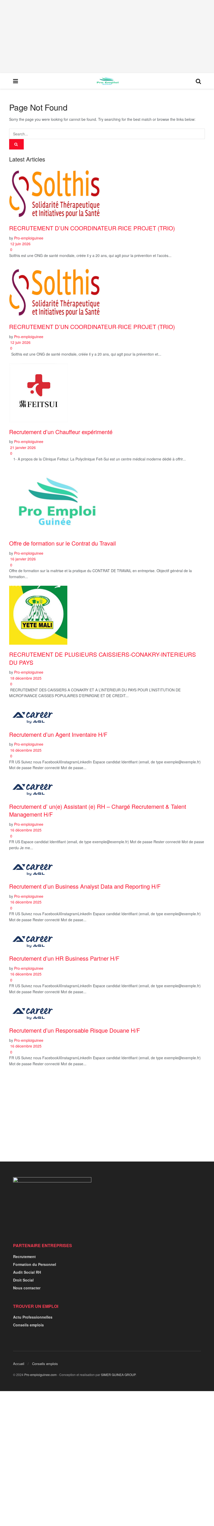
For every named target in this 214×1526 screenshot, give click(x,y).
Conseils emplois (28, 1324)
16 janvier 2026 (22, 558)
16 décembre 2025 (25, 750)
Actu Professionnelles (32, 1317)
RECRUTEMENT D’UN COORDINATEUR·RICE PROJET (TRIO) (92, 228)
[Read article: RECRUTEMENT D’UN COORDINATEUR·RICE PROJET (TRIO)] (107, 192)
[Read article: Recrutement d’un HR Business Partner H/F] (107, 939)
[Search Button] (198, 81)
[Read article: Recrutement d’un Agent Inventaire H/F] (107, 715)
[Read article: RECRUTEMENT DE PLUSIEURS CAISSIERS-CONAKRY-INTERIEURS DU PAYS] (107, 615)
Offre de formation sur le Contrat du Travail (62, 543)
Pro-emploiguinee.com (40, 1374)
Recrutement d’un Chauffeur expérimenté (60, 432)
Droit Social (23, 1280)
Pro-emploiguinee (28, 238)
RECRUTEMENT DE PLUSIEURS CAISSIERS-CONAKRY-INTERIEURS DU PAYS (102, 658)
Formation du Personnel (34, 1264)
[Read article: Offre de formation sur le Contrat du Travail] (107, 501)
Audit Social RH (27, 1272)
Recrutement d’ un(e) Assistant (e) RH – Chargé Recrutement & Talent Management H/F (97, 810)
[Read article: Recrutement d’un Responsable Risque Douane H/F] (107, 1011)
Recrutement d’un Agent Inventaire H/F (58, 734)
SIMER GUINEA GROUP (118, 1374)
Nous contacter (26, 1287)
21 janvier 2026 (22, 447)
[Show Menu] (15, 81)
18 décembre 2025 (25, 678)
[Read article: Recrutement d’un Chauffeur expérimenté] (107, 392)
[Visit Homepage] (107, 81)
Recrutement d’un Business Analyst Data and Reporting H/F (84, 886)
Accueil (18, 1363)
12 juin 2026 (20, 243)
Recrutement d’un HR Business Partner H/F (64, 958)
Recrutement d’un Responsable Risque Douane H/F (74, 1030)
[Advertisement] (107, 36)
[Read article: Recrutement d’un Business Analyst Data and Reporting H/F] (107, 867)
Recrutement (24, 1256)
